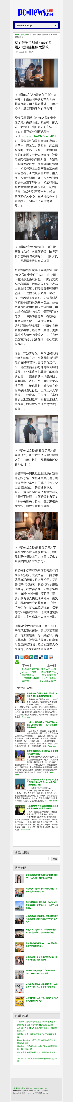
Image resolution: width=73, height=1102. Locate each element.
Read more (26, 717)
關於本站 (16, 1088)
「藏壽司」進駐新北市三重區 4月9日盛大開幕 (36, 1022)
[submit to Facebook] (17, 657)
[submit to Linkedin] (46, 657)
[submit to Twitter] (22, 657)
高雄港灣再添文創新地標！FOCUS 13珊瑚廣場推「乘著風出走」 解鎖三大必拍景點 (42, 905)
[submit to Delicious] (41, 657)
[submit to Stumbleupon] (31, 657)
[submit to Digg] (36, 657)
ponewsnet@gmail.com (38, 1088)
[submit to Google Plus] (26, 657)
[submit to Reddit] (51, 657)
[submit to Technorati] (17, 662)
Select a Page (24, 25)
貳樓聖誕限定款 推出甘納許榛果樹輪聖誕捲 (35, 1025)
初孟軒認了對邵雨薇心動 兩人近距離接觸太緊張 (33, 44)
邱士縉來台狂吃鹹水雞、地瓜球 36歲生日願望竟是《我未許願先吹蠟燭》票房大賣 (42, 919)
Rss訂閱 (22, 1088)
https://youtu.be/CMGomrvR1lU (37, 136)
